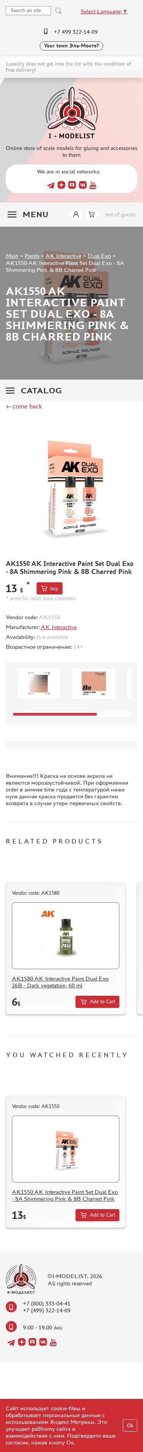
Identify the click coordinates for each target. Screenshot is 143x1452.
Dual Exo (99, 255)
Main (12, 255)
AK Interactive (63, 255)
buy (54, 588)
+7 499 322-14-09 (76, 31)
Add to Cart (102, 1001)
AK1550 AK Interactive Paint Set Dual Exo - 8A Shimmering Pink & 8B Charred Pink (65, 1195)
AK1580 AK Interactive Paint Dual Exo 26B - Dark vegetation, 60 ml (60, 981)
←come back (24, 406)
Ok (130, 1425)
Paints (32, 255)
